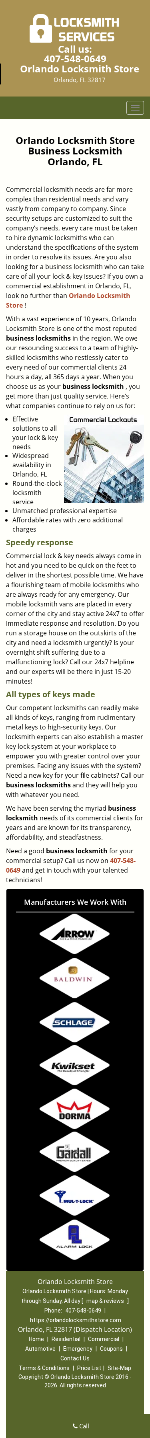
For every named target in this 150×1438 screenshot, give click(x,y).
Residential (66, 1339)
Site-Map (119, 1368)
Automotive (40, 1349)
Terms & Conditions (44, 1368)
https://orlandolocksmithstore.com (75, 1320)
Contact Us (75, 1358)
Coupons (111, 1349)
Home (36, 1339)
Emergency (77, 1349)
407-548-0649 (75, 58)
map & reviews (105, 1301)
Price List (89, 1368)
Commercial (103, 1339)
